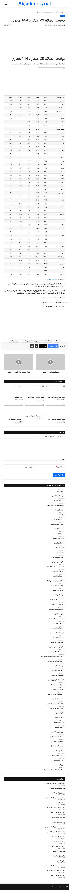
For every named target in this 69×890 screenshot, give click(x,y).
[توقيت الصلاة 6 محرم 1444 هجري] (55, 390)
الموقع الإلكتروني (29, 466)
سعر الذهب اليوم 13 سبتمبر (58, 875)
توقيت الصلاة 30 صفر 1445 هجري (56, 807)
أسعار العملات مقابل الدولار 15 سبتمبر (55, 798)
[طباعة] (32, 346)
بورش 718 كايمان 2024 (58, 846)
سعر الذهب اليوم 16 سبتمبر (58, 788)
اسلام (57, 12)
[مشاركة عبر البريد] (36, 346)
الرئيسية (61, 12)
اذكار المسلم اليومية (51, 279)
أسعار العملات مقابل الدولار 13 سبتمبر (55, 865)
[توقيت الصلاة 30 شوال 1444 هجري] (13, 410)
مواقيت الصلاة (13, 341)
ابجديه (43, 297)
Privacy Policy (51, 886)
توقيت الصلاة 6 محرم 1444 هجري (56, 397)
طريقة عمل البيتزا (60, 802)
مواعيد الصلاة (26, 341)
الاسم (63, 459)
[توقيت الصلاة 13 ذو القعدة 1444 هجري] (55, 410)
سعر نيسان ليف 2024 (59, 822)
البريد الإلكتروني (60, 466)
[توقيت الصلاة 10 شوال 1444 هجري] (34, 409)
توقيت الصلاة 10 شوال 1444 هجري (34, 416)
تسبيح (36, 341)
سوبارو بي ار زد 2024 (59, 851)
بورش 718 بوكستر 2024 (58, 841)
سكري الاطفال (61, 861)
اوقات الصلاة (46, 341)
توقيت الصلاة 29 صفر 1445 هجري (56, 831)
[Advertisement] (34, 40)
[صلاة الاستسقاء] (13, 390)
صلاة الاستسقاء (19, 397)
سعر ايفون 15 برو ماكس (58, 793)
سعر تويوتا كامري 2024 (58, 817)
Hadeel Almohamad (58, 25)
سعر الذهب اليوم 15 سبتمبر (58, 812)
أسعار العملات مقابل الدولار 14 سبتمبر (55, 827)
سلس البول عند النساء (59, 856)
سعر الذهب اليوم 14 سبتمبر (58, 836)
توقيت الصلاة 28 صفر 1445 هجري (56, 870)
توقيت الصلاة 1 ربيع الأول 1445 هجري (55, 783)
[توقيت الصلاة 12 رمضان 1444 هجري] (34, 390)
